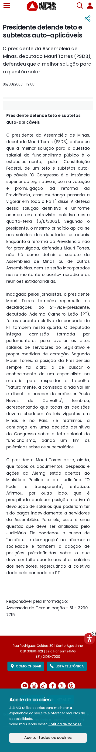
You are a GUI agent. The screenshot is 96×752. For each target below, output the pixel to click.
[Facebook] (52, 686)
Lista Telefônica (69, 666)
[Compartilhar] (87, 18)
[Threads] (71, 686)
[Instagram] (34, 686)
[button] (7, 6)
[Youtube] (24, 686)
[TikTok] (43, 686)
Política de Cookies (65, 724)
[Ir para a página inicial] (44, 6)
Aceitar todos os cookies (48, 737)
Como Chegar (28, 666)
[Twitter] (62, 686)
